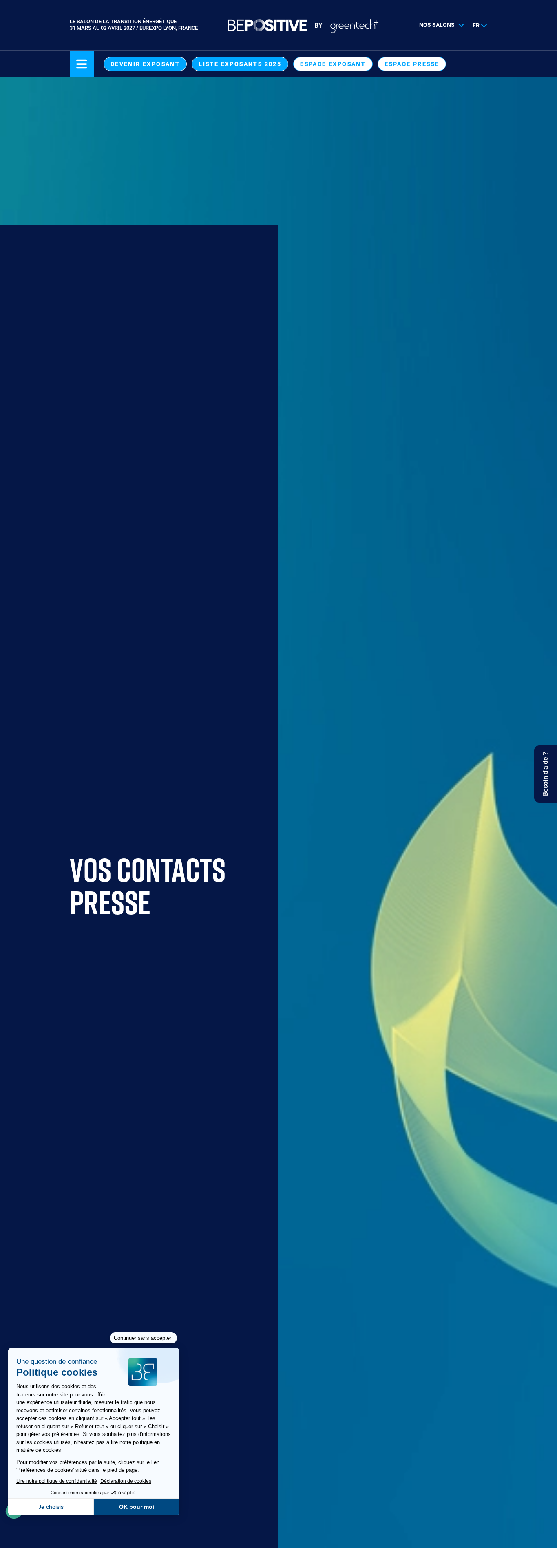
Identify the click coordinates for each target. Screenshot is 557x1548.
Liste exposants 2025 (240, 64)
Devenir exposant (145, 64)
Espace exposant (333, 64)
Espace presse (412, 64)
